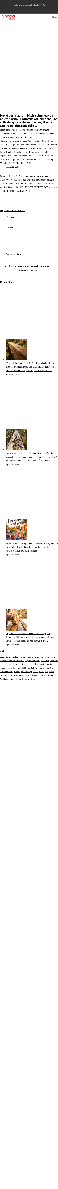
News (18, 254)
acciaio (3, 657)
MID (46, 671)
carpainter (19, 660)
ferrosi (2, 668)
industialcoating (6, 671)
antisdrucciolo (6, 660)
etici (49, 664)
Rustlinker (4, 679)
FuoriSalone (32, 668)
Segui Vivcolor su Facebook (12, 210)
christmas (45, 660)
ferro (53, 664)
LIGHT (35, 671)
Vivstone (31, 679)
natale (51, 671)
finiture (9, 668)
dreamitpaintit (41, 664)
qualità (20, 675)
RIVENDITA (48, 675)
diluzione (30, 664)
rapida (26, 675)
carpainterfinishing (32, 660)
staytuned (23, 679)
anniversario (28, 657)
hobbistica (48, 668)
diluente (13, 664)
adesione (10, 657)
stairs (16, 679)
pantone (13, 675)
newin (6, 675)
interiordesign (26, 671)
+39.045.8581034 (39, 5)
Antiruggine (50, 657)
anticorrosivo (39, 657)
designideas (5, 664)
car (13, 660)
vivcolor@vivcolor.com (21, 5)
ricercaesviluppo (36, 675)
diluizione (22, 664)
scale (11, 679)
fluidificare (17, 668)
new (2, 675)
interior (17, 671)
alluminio (18, 657)
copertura (54, 660)
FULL (24, 668)
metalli (41, 671)
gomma (40, 668)
